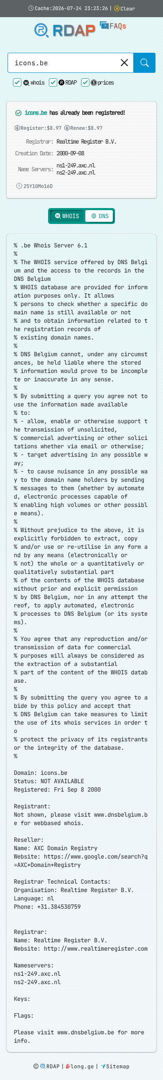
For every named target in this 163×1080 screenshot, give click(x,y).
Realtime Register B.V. (86, 141)
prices (105, 82)
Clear (127, 8)
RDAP (73, 31)
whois (37, 82)
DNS (104, 216)
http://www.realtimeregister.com (96, 948)
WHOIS (70, 216)
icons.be (35, 112)
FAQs (118, 26)
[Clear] (123, 62)
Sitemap (118, 1066)
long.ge (82, 1066)
